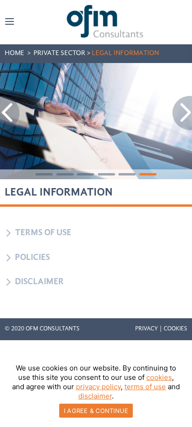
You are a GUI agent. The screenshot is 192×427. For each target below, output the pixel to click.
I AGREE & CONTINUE (96, 410)
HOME (14, 53)
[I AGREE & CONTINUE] (180, 392)
